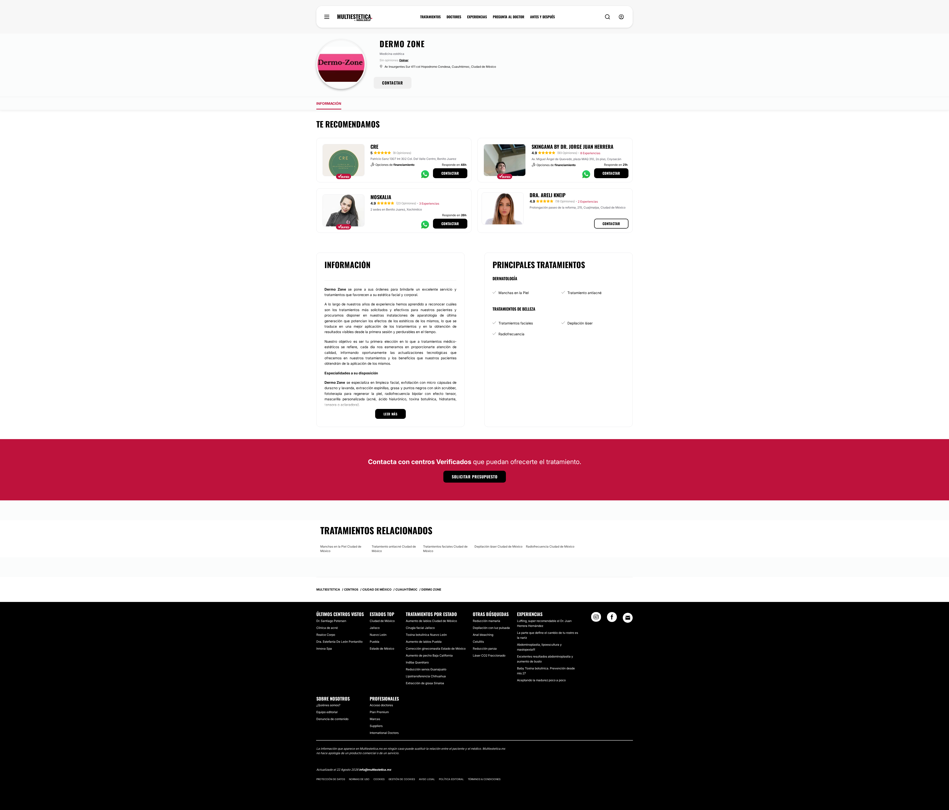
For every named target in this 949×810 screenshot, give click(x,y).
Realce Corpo (325, 635)
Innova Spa (324, 648)
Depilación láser (580, 323)
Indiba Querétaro (417, 662)
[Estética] (354, 17)
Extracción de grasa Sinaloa (425, 683)
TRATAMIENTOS (430, 16)
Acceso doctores (381, 705)
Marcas (375, 719)
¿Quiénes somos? (328, 705)
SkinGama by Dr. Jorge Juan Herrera (572, 146)
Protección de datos (330, 779)
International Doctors (384, 733)
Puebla (374, 641)
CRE (374, 146)
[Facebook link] (612, 618)
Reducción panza (485, 648)
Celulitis (478, 641)
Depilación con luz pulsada (491, 628)
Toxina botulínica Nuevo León (426, 635)
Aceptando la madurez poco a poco (541, 680)
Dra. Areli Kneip (547, 195)
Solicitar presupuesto (474, 477)
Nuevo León (378, 635)
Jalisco (375, 628)
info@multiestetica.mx (375, 769)
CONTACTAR (392, 83)
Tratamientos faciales (515, 323)
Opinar (404, 60)
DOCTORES (454, 16)
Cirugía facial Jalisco (420, 628)
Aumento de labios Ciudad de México (431, 621)
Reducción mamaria (486, 621)
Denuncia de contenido (332, 719)
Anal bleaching (483, 635)
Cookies (379, 779)
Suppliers (376, 726)
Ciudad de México (382, 621)
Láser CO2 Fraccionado (489, 655)
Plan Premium (379, 712)
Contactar (450, 173)
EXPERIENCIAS (477, 16)
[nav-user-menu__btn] (621, 17)
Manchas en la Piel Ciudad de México (340, 549)
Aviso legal (427, 779)
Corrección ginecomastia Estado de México (436, 648)
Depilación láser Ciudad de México (498, 546)
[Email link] (628, 618)
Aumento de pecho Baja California (429, 655)
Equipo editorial (327, 712)
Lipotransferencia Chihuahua (426, 676)
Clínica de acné (327, 628)
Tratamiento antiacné (584, 293)
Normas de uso (359, 779)
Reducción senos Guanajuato (426, 669)
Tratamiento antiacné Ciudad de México (394, 549)
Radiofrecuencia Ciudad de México (550, 546)
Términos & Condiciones (484, 779)
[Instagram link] (596, 618)
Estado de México (382, 648)
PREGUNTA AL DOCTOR (508, 16)
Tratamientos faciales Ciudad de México (445, 549)
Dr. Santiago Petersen (331, 621)
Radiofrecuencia (511, 334)
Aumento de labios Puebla (424, 641)
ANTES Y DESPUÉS (542, 16)
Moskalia (380, 197)
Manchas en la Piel (513, 293)
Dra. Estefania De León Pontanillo (339, 641)
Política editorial (451, 779)
